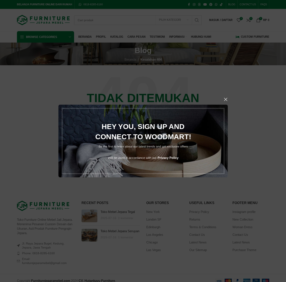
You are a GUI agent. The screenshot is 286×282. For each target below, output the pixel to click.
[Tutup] (225, 99)
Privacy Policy (167, 158)
